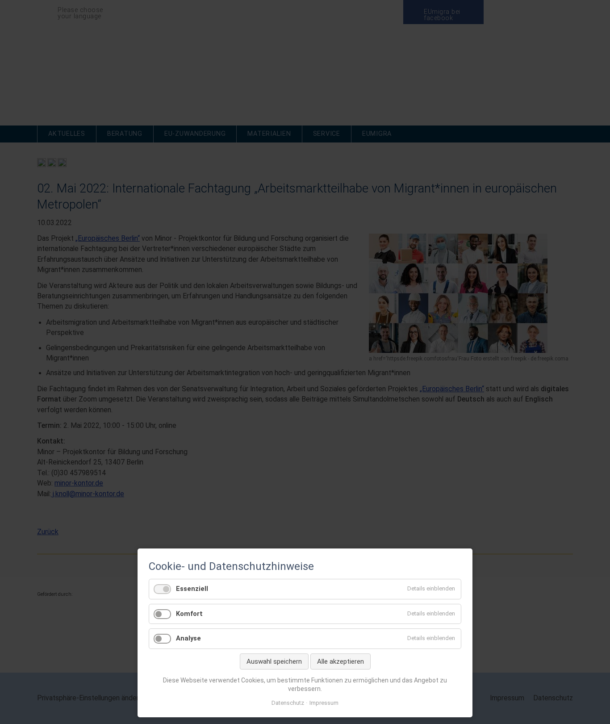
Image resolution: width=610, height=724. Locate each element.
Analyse (188, 638)
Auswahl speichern (274, 661)
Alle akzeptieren (340, 661)
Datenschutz (288, 703)
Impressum (323, 703)
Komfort (189, 614)
